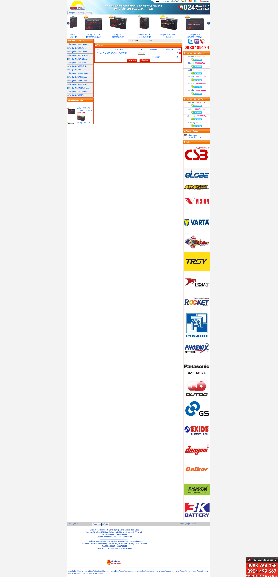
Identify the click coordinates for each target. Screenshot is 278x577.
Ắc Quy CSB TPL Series (78, 81)
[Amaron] (197, 499)
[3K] (197, 519)
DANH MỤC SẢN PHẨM (77, 41)
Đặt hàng (144, 60)
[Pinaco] (197, 338)
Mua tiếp (132, 60)
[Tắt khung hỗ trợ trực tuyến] (276, 558)
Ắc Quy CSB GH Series (77, 95)
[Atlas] (197, 190)
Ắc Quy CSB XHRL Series (79, 88)
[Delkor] (197, 479)
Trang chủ (72, 13)
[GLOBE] (197, 183)
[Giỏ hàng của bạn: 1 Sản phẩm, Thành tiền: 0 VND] (185, 135)
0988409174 (196, 47)
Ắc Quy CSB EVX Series (78, 59)
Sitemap (81, 13)
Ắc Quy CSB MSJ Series (78, 70)
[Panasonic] (197, 378)
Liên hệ (89, 13)
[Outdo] (197, 398)
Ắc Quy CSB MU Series (78, 77)
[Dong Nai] (197, 459)
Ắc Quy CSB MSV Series (78, 73)
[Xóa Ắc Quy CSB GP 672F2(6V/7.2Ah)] (180, 53)
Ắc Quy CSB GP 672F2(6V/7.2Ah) (113, 53)
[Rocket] (197, 311)
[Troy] (197, 271)
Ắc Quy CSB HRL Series (78, 52)
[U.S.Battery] (197, 251)
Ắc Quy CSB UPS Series (78, 44)
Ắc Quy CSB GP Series (77, 63)
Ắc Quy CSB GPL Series (78, 66)
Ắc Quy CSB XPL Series (78, 84)
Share (151, 41)
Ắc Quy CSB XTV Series (78, 92)
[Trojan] (197, 291)
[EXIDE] (197, 438)
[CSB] (197, 163)
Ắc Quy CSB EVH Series (78, 55)
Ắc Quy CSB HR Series (77, 48)
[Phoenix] (197, 358)
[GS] (197, 418)
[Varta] (197, 231)
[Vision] (197, 210)
